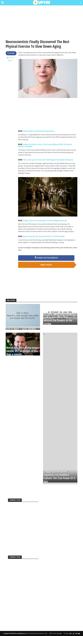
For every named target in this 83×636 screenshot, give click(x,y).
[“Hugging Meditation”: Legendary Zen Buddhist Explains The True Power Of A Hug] (60, 408)
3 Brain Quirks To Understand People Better (39, 131)
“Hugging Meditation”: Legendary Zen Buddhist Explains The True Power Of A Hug (59, 476)
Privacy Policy (68, 633)
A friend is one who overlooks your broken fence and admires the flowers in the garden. (60, 318)
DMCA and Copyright (55, 633)
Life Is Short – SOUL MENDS (21, 328)
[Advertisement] (41, 21)
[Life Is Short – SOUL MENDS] (23, 315)
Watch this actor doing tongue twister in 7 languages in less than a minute (22, 351)
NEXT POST (46, 265)
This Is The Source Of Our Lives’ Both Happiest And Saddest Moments (48, 159)
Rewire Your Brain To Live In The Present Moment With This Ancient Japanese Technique (45, 145)
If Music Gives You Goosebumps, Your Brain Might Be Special (45, 220)
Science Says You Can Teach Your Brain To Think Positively (44, 236)
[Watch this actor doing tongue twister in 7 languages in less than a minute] (23, 344)
